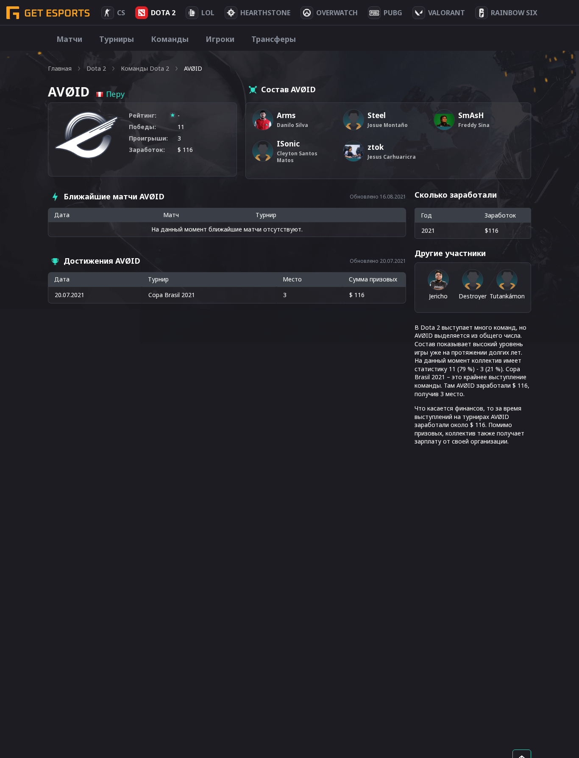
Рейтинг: (142, 115)
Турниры (116, 39)
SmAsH (471, 115)
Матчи (69, 39)
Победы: (142, 127)
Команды (170, 39)
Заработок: (147, 150)
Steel (376, 115)
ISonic (288, 144)
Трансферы (273, 39)
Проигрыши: (148, 138)
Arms (286, 115)
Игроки (220, 39)
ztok (375, 147)
